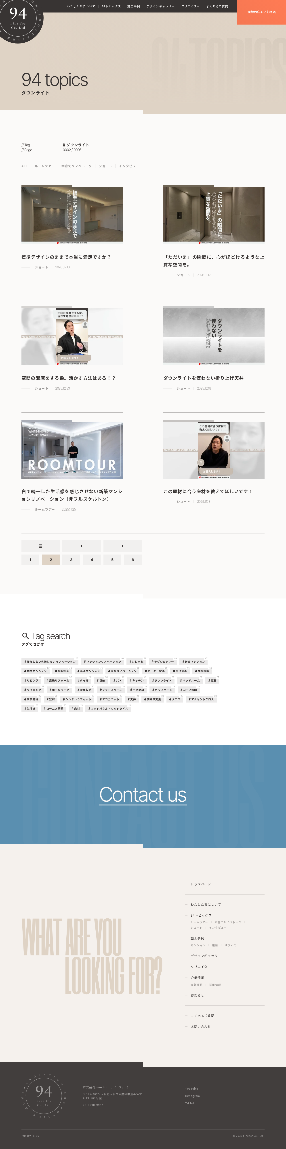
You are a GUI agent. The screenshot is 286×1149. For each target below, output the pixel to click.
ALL (24, 166)
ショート (105, 166)
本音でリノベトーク (76, 166)
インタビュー (129, 166)
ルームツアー (45, 166)
